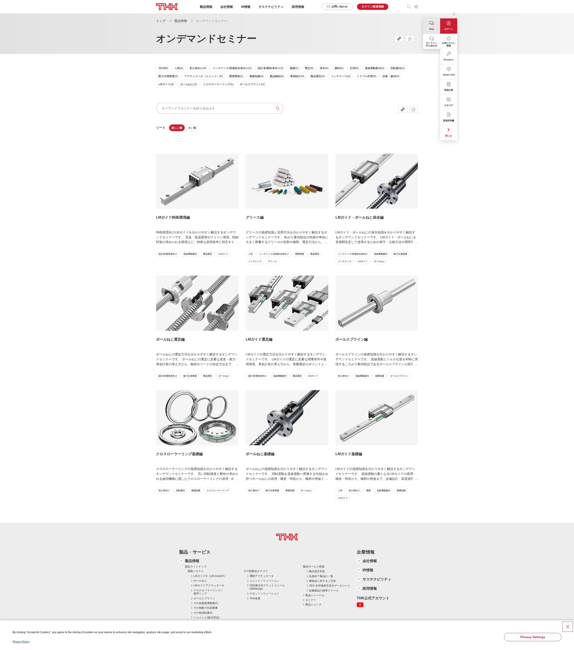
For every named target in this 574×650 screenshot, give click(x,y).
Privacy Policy (21, 641)
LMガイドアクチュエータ (209, 585)
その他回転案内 (203, 612)
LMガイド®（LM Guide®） (210, 576)
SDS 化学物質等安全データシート (329, 585)
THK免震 (255, 598)
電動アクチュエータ (262, 576)
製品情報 (180, 21)
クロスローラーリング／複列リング (208, 592)
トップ (160, 21)
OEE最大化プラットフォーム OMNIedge (267, 587)
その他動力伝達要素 (206, 607)
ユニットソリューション (264, 580)
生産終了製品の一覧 (321, 576)
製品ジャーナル (314, 595)
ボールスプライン (204, 598)
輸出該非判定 (317, 571)
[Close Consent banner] (568, 627)
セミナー (310, 600)
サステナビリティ (377, 579)
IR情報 (368, 570)
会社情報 (370, 561)
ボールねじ (200, 580)
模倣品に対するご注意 (322, 581)
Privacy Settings (532, 637)
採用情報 (298, 7)
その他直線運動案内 (206, 603)
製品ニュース (313, 604)
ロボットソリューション (264, 593)
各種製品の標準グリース (324, 590)
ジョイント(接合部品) (207, 617)
